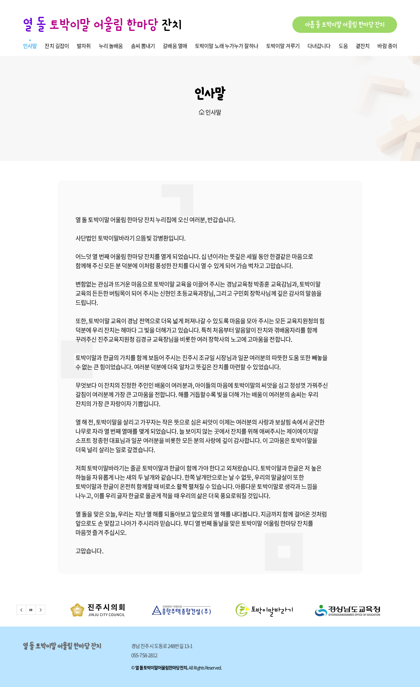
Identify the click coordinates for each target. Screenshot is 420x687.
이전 (21, 610)
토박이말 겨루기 (283, 46)
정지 (31, 610)
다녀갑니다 (319, 46)
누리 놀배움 (111, 46)
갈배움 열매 (175, 46)
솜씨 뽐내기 (143, 46)
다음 (40, 610)
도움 (343, 46)
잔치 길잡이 (57, 46)
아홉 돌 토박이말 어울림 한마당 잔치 (345, 24)
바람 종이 (387, 46)
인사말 (30, 46)
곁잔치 (362, 46)
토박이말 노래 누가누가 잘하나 (226, 46)
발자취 (84, 46)
